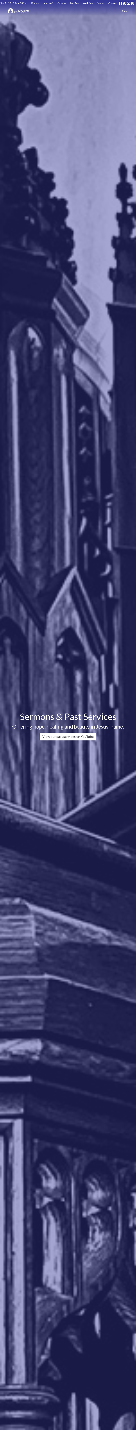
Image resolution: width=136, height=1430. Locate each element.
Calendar (61, 3)
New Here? (48, 3)
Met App (74, 3)
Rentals (100, 3)
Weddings (88, 3)
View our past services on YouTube (68, 736)
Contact (112, 3)
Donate (35, 3)
